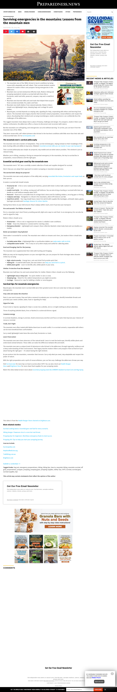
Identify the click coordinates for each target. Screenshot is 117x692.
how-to (53, 467)
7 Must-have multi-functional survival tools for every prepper (103, 176)
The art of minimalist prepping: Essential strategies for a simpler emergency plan (103, 109)
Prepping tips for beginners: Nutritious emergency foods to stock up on (27, 436)
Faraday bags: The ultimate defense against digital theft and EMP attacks (103, 246)
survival (68, 469)
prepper (20, 469)
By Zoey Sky (103, 95)
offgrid (67, 12)
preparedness (77, 12)
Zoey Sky (17, 27)
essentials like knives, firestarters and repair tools (65, 176)
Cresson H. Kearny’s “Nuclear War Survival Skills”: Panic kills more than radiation (104, 209)
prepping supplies (47, 469)
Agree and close (99, 681)
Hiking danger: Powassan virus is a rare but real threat (21, 432)
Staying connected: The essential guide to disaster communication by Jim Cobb (103, 228)
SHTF (63, 469)
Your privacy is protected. (12, 499)
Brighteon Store (15, 366)
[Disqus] (44, 593)
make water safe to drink (61, 241)
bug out (16, 467)
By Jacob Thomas (104, 88)
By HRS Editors (103, 140)
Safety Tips (57, 469)
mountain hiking (61, 467)
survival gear (76, 469)
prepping (26, 469)
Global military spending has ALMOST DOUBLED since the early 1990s (103, 100)
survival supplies (8, 472)
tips (16, 472)
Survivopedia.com (28, 136)
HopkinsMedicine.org (10, 450)
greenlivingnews (29, 12)
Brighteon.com (8, 458)
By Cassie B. (103, 133)
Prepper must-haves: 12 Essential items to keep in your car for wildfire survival (103, 237)
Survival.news (11, 364)
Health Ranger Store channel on (34, 420)
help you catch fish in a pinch (55, 262)
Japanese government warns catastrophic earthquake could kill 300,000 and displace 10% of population (103, 129)
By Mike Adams (103, 171)
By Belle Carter (103, 232)
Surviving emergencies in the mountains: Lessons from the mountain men (102, 145)
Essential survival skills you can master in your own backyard (60, 146)
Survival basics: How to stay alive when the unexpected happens (103, 202)
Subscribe (98, 689)
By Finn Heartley (104, 159)
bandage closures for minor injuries (35, 201)
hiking (40, 467)
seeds (19, 12)
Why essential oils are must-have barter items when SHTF (103, 138)
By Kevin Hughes (104, 104)
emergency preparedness (28, 467)
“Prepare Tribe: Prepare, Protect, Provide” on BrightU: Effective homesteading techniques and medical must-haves (103, 219)
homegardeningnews (44, 12)
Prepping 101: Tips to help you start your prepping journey (23, 439)
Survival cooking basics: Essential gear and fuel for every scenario (25, 429)
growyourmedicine (9, 12)
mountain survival (74, 467)
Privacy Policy (58, 685)
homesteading (58, 12)
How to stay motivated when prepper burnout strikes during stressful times (103, 183)
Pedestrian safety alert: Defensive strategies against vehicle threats (104, 93)
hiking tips (46, 467)
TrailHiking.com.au (9, 454)
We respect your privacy (49, 680)
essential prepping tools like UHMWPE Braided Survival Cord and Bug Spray (58, 370)
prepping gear (35, 469)
